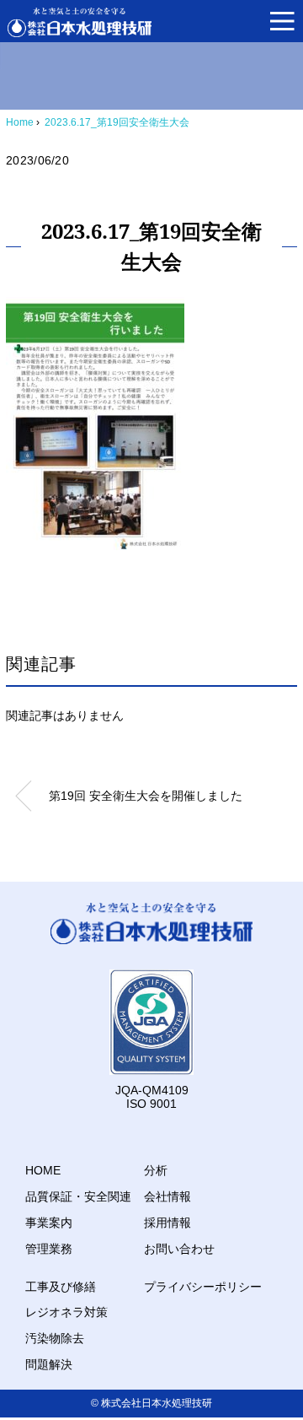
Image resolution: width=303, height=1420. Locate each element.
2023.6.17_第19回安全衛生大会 (117, 122)
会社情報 (167, 1196)
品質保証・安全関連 (78, 1196)
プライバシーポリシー (203, 1286)
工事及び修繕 (60, 1286)
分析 (155, 1170)
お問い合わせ (179, 1248)
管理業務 (48, 1248)
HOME (43, 1170)
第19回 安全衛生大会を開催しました (145, 795)
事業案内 (48, 1222)
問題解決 (48, 1364)
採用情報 (167, 1222)
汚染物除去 (54, 1338)
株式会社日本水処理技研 (156, 1403)
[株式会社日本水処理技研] (80, 22)
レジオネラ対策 (66, 1312)
